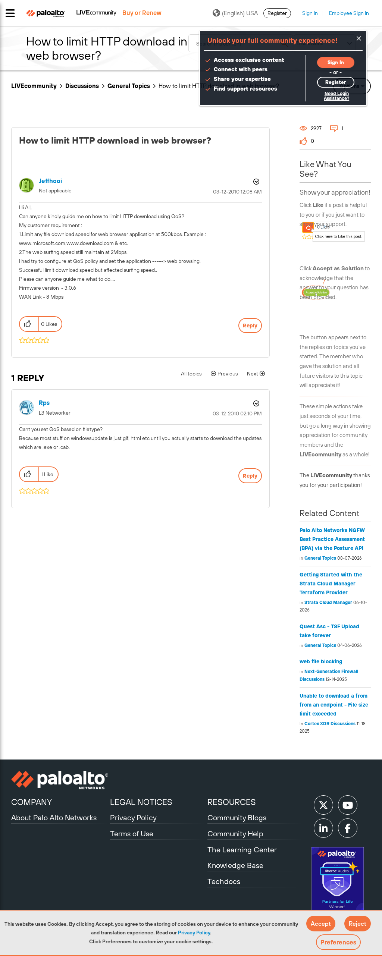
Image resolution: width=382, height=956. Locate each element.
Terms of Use (131, 833)
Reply (250, 325)
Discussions (82, 85)
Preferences (338, 942)
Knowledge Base (235, 865)
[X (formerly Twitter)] (323, 805)
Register (277, 13)
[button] (320, 923)
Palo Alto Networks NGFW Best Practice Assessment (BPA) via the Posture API (332, 539)
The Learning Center (242, 849)
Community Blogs (236, 817)
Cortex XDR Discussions (330, 723)
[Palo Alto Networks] (59, 780)
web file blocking (321, 661)
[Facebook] (347, 828)
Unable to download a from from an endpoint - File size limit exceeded (334, 705)
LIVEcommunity (34, 85)
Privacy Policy (194, 932)
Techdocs (223, 881)
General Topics (128, 85)
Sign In (310, 13)
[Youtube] (347, 805)
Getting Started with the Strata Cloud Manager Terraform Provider (331, 583)
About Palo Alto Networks (54, 817)
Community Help (235, 833)
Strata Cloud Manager (328, 602)
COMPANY (31, 802)
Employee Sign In (349, 13)
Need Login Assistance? (336, 96)
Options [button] (255, 181)
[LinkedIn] (323, 828)
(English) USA (240, 13)
